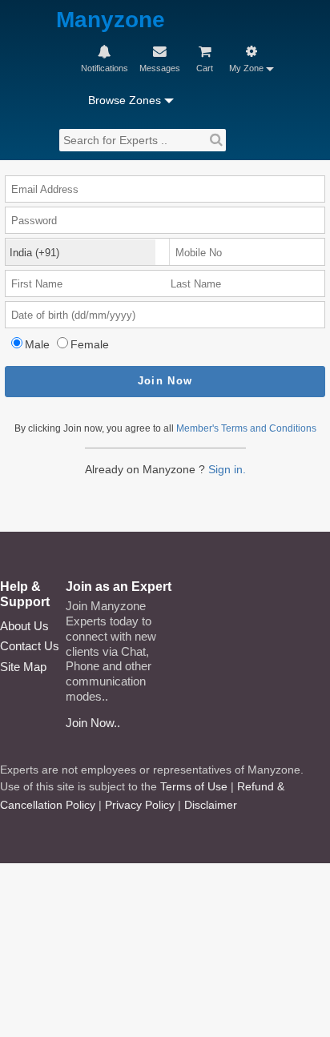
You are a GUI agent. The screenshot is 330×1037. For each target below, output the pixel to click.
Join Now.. (93, 723)
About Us (24, 626)
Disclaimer (210, 804)
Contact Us (29, 646)
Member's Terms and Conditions (246, 428)
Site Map (23, 666)
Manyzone (110, 20)
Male (37, 344)
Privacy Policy (140, 804)
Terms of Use (193, 786)
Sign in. (227, 469)
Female (89, 344)
